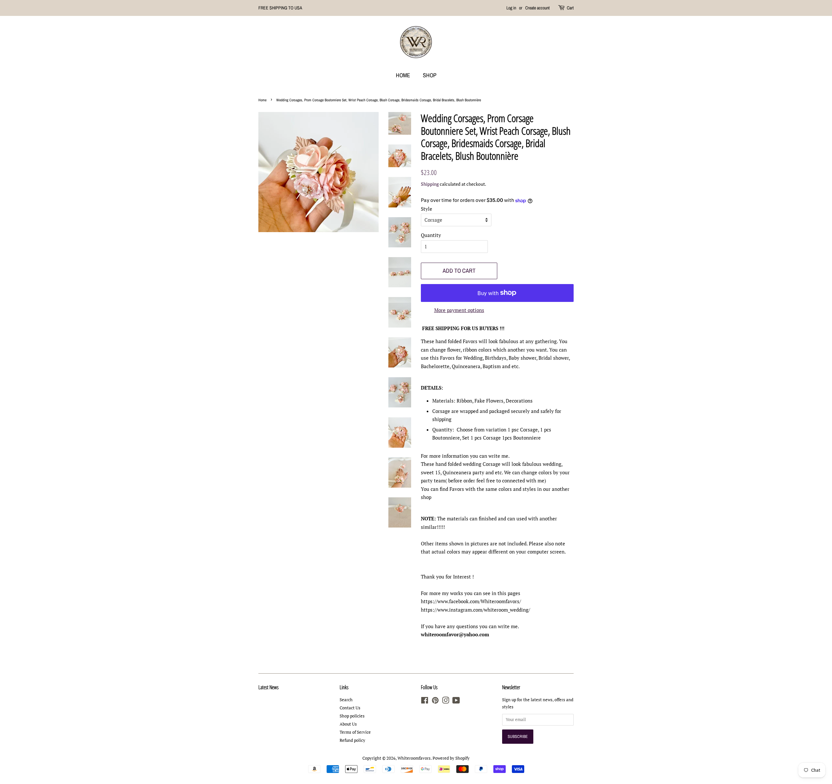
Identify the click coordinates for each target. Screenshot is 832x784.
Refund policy (352, 740)
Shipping (430, 184)
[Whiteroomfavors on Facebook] (424, 701)
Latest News (268, 687)
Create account (537, 8)
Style (426, 208)
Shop (429, 75)
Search (346, 700)
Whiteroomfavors (414, 758)
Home (403, 75)
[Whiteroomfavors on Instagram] (445, 701)
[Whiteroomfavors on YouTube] (456, 701)
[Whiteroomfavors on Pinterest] (435, 701)
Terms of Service (355, 732)
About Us (348, 724)
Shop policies (352, 716)
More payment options (459, 310)
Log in (511, 8)
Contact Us (350, 708)
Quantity (431, 235)
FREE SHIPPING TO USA (280, 8)
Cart (570, 8)
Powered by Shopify (451, 758)
